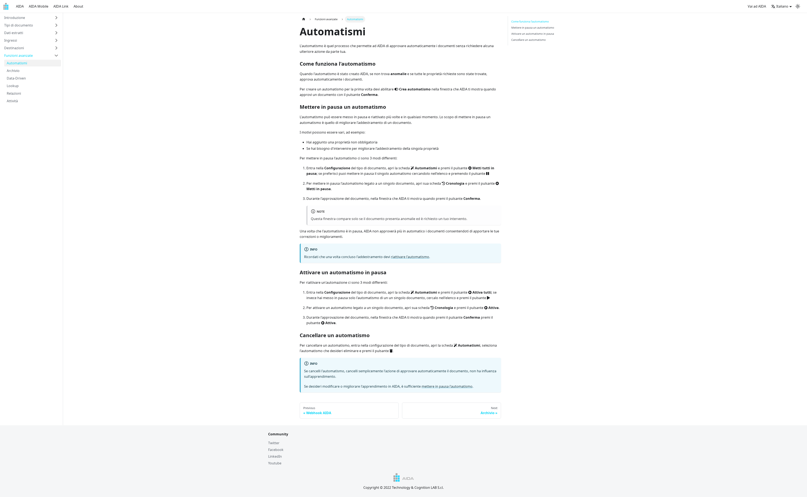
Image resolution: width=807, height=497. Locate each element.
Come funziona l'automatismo (530, 21)
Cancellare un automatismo (528, 40)
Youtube (274, 463)
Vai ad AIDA (757, 6)
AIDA (20, 6)
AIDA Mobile (38, 6)
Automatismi (17, 63)
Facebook (276, 449)
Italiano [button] (782, 6)
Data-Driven (16, 78)
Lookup (13, 85)
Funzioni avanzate (18, 55)
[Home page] (304, 19)
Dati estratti (13, 32)
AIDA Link (61, 6)
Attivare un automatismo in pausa (532, 34)
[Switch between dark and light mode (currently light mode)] (797, 6)
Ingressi (10, 40)
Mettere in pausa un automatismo (532, 27)
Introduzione (14, 17)
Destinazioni (14, 48)
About (78, 6)
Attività (12, 101)
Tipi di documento (18, 25)
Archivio (13, 70)
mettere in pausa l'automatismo (447, 386)
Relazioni (14, 93)
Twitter (274, 443)
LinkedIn (275, 456)
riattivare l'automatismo (410, 256)
